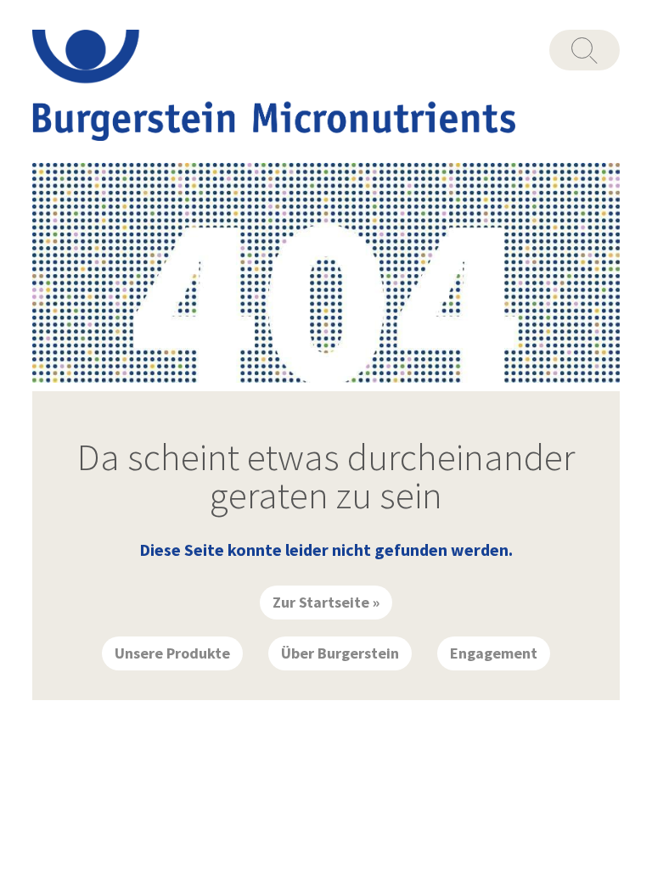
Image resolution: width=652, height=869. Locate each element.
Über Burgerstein (340, 653)
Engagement (493, 653)
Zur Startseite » (326, 602)
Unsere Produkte (172, 653)
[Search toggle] (584, 50)
